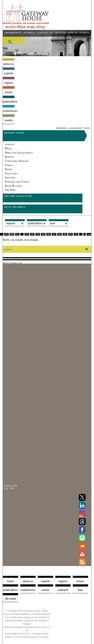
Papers (9, 165)
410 (76, 234)
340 (37, 234)
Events (9, 120)
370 (54, 234)
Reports (9, 156)
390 (65, 234)
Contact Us (45, 33)
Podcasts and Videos (17, 181)
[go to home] (26, 28)
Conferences (9, 111)
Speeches (10, 177)
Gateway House (14, 133)
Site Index (10, 598)
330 (32, 234)
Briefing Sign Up (66, 33)
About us (8, 64)
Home (10, 581)
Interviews (11, 173)
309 (6, 234)
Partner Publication (18, 196)
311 (17, 234)
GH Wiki (10, 189)
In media (29, 33)
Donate (85, 33)
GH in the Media (14, 207)
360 (48, 234)
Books (8, 169)
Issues (8, 92)
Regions (8, 82)
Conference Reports (17, 160)
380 (59, 234)
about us (28, 581)
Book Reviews (13, 185)
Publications (9, 101)
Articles (9, 144)
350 (43, 234)
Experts (8, 73)
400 (70, 234)
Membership (13, 33)
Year (52, 223)
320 (26, 234)
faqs (80, 590)
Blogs (8, 148)
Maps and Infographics (19, 152)
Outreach (63, 590)
